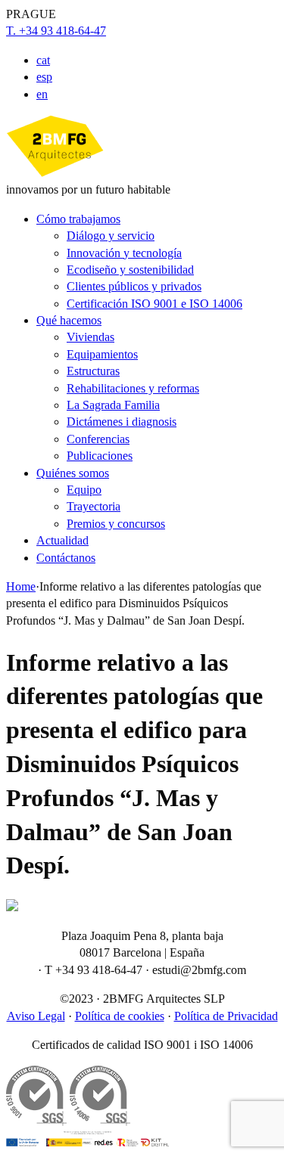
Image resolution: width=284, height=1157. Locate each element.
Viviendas (90, 336)
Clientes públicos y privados (134, 286)
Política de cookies (119, 1016)
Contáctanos (65, 557)
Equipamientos (102, 354)
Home (21, 586)
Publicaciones (100, 455)
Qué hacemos (68, 320)
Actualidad (62, 540)
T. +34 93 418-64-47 (56, 30)
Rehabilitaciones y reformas (133, 388)
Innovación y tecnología (124, 253)
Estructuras (93, 370)
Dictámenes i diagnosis (121, 421)
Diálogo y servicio (110, 235)
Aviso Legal (36, 1016)
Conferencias (98, 439)
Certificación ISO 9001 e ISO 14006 (154, 303)
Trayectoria (93, 506)
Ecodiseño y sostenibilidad (130, 269)
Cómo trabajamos (78, 218)
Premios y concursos (116, 523)
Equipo (84, 489)
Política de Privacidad (226, 1016)
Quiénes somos (72, 473)
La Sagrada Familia (113, 405)
